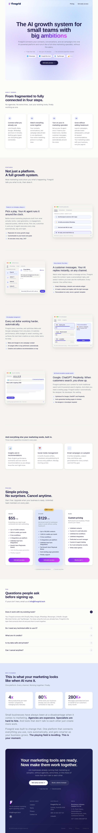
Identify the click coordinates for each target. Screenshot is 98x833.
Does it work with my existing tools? (20, 612)
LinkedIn (53, 816)
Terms (32, 808)
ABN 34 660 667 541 (57, 813)
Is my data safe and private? (17, 643)
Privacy (32, 811)
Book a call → (79, 560)
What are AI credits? (13, 635)
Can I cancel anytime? (14, 650)
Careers (32, 805)
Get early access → (38, 783)
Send (42, 291)
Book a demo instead (59, 783)
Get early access (83, 4)
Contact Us (33, 814)
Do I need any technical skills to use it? (21, 628)
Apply (83, 340)
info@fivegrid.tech (37, 601)
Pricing (72, 4)
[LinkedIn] (10, 816)
